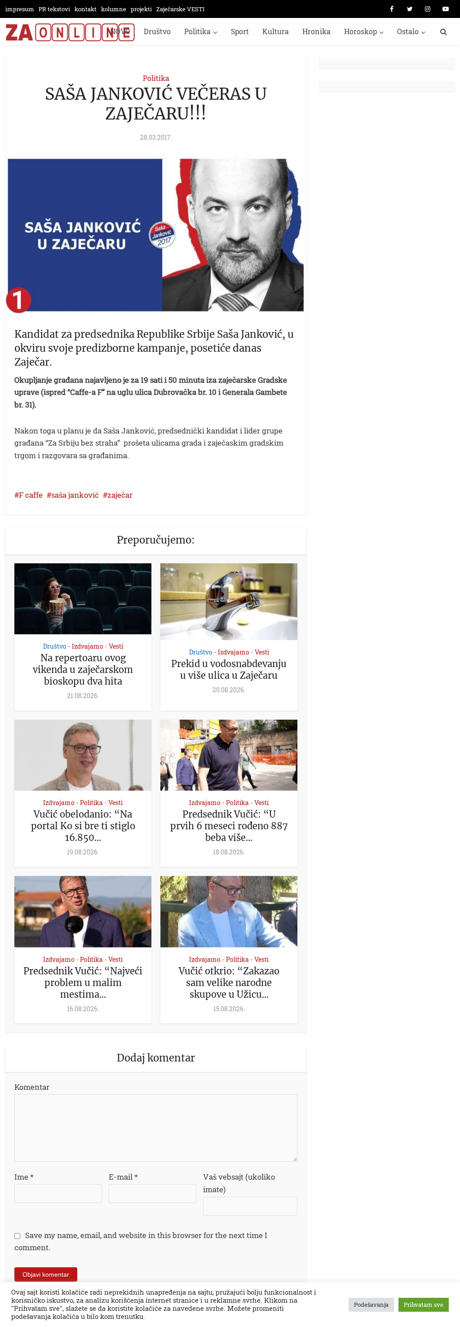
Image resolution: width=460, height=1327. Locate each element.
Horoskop (360, 31)
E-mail (123, 1177)
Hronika (316, 31)
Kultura (275, 31)
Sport (240, 31)
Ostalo (408, 31)
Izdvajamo (87, 646)
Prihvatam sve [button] (423, 1304)
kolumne (113, 9)
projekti (141, 9)
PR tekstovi (54, 9)
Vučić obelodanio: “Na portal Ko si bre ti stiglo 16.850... (83, 826)
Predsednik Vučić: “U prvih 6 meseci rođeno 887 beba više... (229, 826)
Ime (24, 1177)
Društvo (157, 31)
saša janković (75, 495)
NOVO (120, 31)
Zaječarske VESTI (180, 9)
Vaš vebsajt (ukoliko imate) (239, 1183)
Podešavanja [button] (371, 1304)
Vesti (116, 646)
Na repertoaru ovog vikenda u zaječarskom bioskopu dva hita (83, 669)
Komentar (31, 1087)
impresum (19, 9)
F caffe (31, 495)
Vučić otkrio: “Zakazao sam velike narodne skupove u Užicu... (229, 982)
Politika (197, 31)
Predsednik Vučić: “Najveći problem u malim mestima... (82, 982)
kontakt (86, 9)
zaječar (120, 495)
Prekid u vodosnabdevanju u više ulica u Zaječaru (229, 669)
